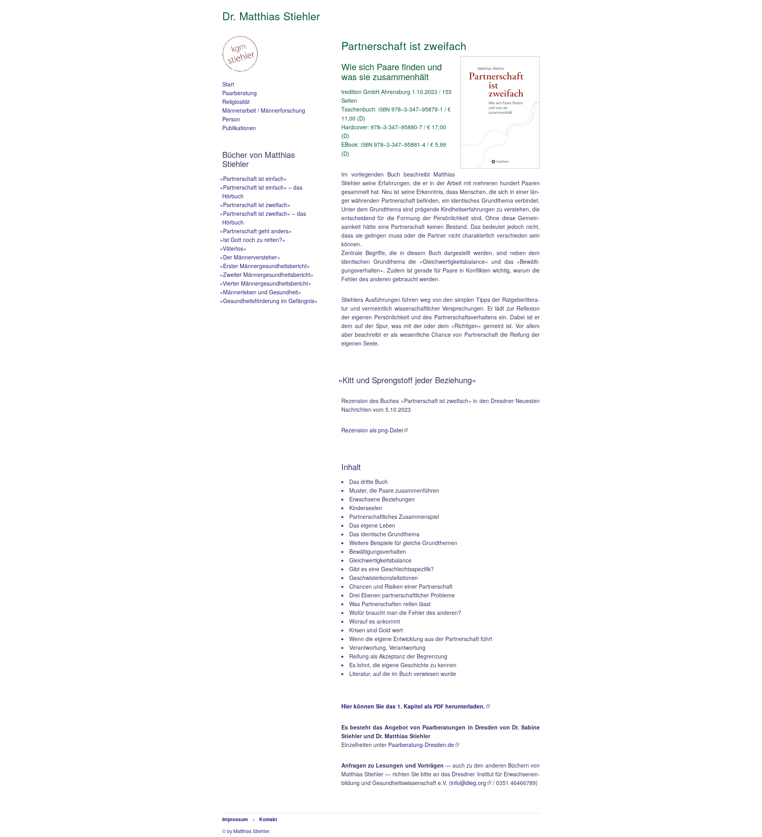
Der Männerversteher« (251, 257)
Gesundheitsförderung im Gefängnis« (270, 301)
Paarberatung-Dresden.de (421, 745)
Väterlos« (234, 248)
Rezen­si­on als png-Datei (372, 430)
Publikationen (239, 128)
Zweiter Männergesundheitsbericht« (268, 274)
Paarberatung (239, 93)
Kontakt (268, 819)
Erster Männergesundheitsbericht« (266, 266)
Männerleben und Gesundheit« (261, 292)
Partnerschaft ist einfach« (254, 178)
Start (228, 84)
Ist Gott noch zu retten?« (253, 240)
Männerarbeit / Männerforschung (263, 110)
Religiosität (236, 102)
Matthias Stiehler (251, 830)
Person (231, 119)
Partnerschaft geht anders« (257, 231)
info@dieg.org (468, 783)
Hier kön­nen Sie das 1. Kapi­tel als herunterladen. (413, 706)
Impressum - (240, 819)
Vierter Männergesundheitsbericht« (266, 283)
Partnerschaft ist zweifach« (256, 205)
